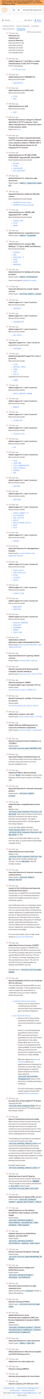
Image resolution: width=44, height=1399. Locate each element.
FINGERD (16, 470)
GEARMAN (17, 627)
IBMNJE (16, 407)
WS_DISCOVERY (19, 171)
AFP (14, 473)
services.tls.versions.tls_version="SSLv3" (23, 706)
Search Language (22, 26)
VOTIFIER (16, 578)
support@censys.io (30, 1393)
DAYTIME (16, 486)
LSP (14, 447)
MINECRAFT (17, 607)
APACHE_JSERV (19, 367)
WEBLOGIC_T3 (18, 257)
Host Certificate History (21, 1016)
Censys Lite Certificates (24, 937)
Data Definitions (8, 29)
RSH (14, 99)
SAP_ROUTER (18, 518)
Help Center (16, 1393)
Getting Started (8, 26)
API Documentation (34, 32)
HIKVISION (17, 265)
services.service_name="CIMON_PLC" (23, 690)
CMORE (16, 541)
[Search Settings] (18, 10)
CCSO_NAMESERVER (21, 465)
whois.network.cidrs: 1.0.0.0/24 (30, 717)
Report (29, 20)
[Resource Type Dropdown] (13, 10)
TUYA (15, 364)
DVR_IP (16, 374)
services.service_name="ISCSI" (30, 674)
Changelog (21, 29)
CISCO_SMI (17, 632)
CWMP (15, 380)
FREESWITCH (18, 83)
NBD (14, 255)
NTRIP (15, 166)
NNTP (15, 525)
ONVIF (15, 262)
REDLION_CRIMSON (20, 623)
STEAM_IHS (17, 420)
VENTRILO (17, 308)
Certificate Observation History (24, 1001)
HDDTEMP (17, 500)
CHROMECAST (18, 322)
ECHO (15, 461)
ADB (15, 112)
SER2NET (16, 252)
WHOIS (15, 580)
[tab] (6, 20)
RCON (15, 575)
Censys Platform (23, 3)
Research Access (28, 1390)
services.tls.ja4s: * (25, 730)
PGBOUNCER (18, 168)
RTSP (15, 223)
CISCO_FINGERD (19, 468)
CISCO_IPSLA (18, 570)
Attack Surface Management (27, 1388)
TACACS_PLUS (19, 434)
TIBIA (15, 369)
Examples (35, 26)
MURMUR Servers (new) (22, 202)
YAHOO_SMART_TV (20, 513)
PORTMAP (17, 349)
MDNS (15, 226)
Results (7, 20)
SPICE (15, 260)
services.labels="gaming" (28, 660)
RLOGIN (16, 163)
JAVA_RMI (17, 463)
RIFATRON (17, 609)
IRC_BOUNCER (18, 515)
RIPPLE (16, 520)
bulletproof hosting (29, 280)
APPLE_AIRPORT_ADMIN (22, 394)
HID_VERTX (17, 335)
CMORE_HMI (18, 221)
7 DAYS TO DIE (18, 593)
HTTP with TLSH (19, 70)
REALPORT (17, 625)
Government (14, 1390)
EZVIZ (15, 96)
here (19, 129)
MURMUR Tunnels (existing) (23, 205)
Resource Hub (9, 1388)
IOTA (15, 528)
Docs (39, 20)
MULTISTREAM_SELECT (22, 523)
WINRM (16, 630)
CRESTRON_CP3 (19, 573)
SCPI (15, 372)
